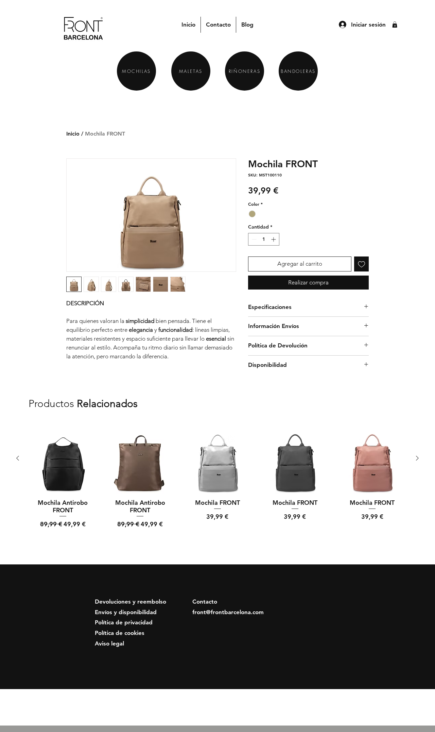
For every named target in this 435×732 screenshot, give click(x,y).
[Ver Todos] (381, 404)
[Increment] (274, 239)
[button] (394, 24)
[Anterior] (18, 458)
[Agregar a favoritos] (361, 263)
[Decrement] (253, 239)
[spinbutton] (264, 239)
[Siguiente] (417, 458)
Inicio (73, 133)
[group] (217, 485)
